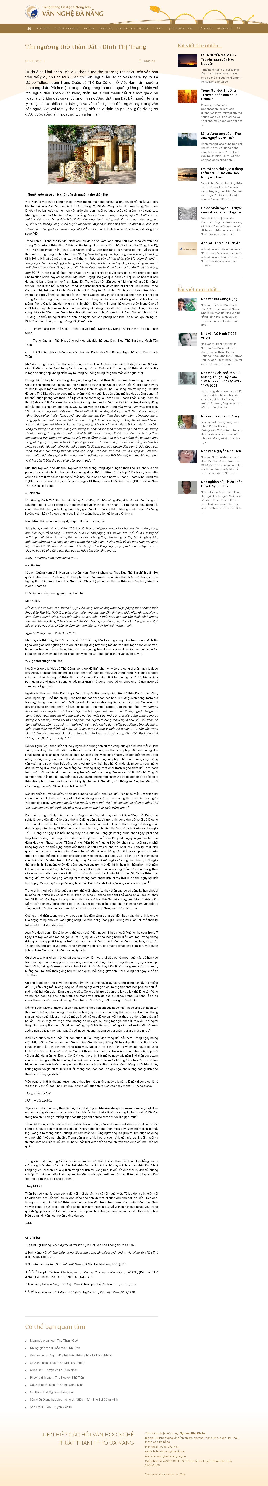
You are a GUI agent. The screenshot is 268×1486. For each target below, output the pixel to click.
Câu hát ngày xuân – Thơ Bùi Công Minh (56, 1384)
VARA (183, 1474)
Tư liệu (158, 28)
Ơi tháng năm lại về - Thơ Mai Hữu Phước (57, 1362)
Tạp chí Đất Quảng (180, 28)
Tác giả (89, 28)
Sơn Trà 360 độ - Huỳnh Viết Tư (51, 1407)
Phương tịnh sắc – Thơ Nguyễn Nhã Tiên (57, 1377)
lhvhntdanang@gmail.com (169, 1451)
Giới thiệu (43, 28)
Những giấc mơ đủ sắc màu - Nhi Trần (55, 1348)
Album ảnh (224, 28)
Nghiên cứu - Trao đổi (132, 28)
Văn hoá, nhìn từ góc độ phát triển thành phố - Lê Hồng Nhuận (71, 1355)
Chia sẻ (149, 61)
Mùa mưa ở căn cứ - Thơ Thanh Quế (54, 1340)
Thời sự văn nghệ (66, 28)
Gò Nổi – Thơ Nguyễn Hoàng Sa (51, 1392)
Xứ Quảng (205, 28)
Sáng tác (105, 28)
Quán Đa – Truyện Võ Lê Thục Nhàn (53, 1370)
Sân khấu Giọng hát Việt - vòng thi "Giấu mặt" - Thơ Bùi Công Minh (74, 1399)
